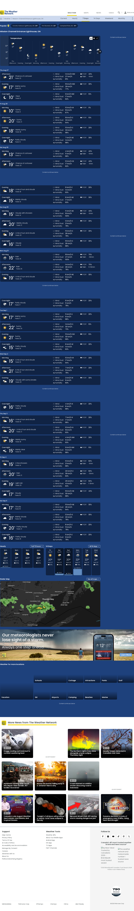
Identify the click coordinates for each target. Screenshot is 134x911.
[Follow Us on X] (129, 836)
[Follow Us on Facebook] (102, 836)
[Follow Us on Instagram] (108, 836)
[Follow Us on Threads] (123, 836)
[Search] (119, 12)
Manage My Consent (9, 848)
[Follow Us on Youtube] (113, 836)
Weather (7, 19)
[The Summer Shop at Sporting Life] (125, 691)
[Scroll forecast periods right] (100, 51)
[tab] (90, 38)
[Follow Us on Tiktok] (118, 836)
